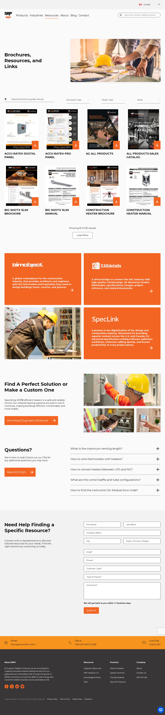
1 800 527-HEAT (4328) (85, 644)
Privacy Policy (52, 699)
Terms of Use (65, 699)
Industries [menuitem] (36, 15)
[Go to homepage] (8, 15)
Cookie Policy (77, 699)
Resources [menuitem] (52, 15)
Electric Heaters (117, 668)
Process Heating (117, 677)
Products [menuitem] (22, 15)
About (139, 668)
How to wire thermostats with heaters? (96, 459)
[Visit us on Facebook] (6, 686)
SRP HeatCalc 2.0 (91, 673)
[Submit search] (121, 15)
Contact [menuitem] (83, 15)
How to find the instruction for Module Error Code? (104, 490)
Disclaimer (88, 699)
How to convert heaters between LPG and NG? (101, 469)
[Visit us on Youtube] (22, 686)
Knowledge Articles (92, 677)
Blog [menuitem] (73, 15)
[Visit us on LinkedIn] (17, 686)
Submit (91, 610)
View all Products (117, 682)
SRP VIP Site (141, 677)
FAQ (85, 682)
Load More (82, 235)
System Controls (117, 673)
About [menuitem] (64, 15)
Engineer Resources (92, 668)
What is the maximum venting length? (96, 448)
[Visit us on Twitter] (12, 686)
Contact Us (141, 673)
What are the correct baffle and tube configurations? (105, 479)
